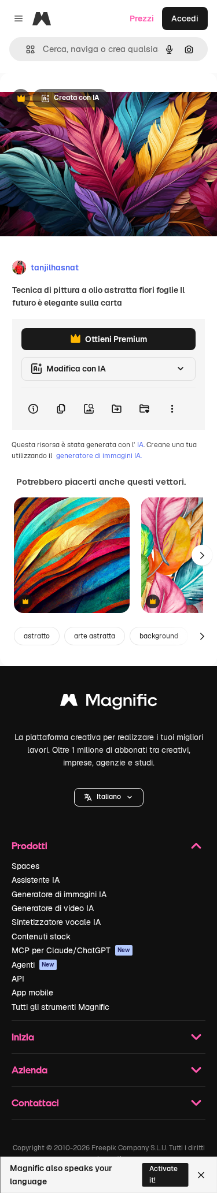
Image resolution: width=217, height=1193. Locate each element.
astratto (37, 636)
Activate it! (163, 1174)
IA (140, 444)
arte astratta (94, 636)
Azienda (29, 1070)
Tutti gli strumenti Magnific (60, 1007)
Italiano (109, 796)
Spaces (25, 866)
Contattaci (35, 1103)
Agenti (33, 965)
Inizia (23, 1037)
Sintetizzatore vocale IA (56, 922)
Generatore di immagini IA (59, 894)
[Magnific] (108, 703)
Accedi (184, 18)
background (158, 636)
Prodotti (29, 845)
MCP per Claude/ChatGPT (71, 950)
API (18, 978)
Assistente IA (36, 880)
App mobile (32, 992)
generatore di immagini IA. (99, 455)
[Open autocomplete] (26, 49)
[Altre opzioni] (171, 409)
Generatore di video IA (53, 908)
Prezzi (142, 18)
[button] (109, 797)
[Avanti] (202, 555)
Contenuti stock (41, 936)
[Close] (201, 1175)
